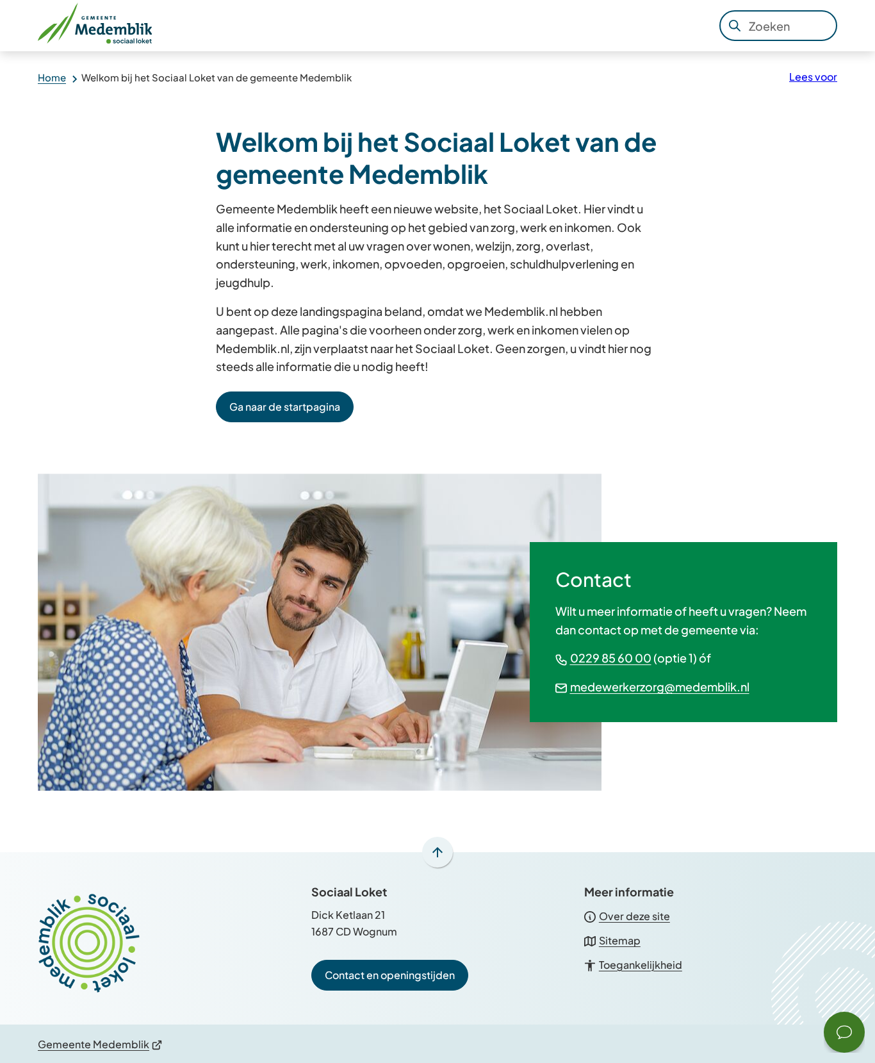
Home (52, 77)
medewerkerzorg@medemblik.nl (659, 686)
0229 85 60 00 (610, 657)
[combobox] (778, 25)
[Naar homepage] (99, 25)
